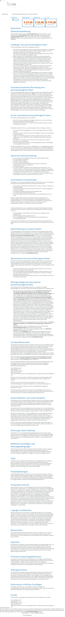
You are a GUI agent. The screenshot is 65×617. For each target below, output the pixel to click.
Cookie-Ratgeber (29, 124)
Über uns (9, 6)
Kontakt (15, 9)
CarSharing (22, 6)
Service (12, 6)
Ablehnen (10, 614)
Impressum (32, 616)
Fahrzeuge (16, 6)
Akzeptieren (3, 614)
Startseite (10, 14)
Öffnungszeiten (10, 9)
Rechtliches (20, 9)
